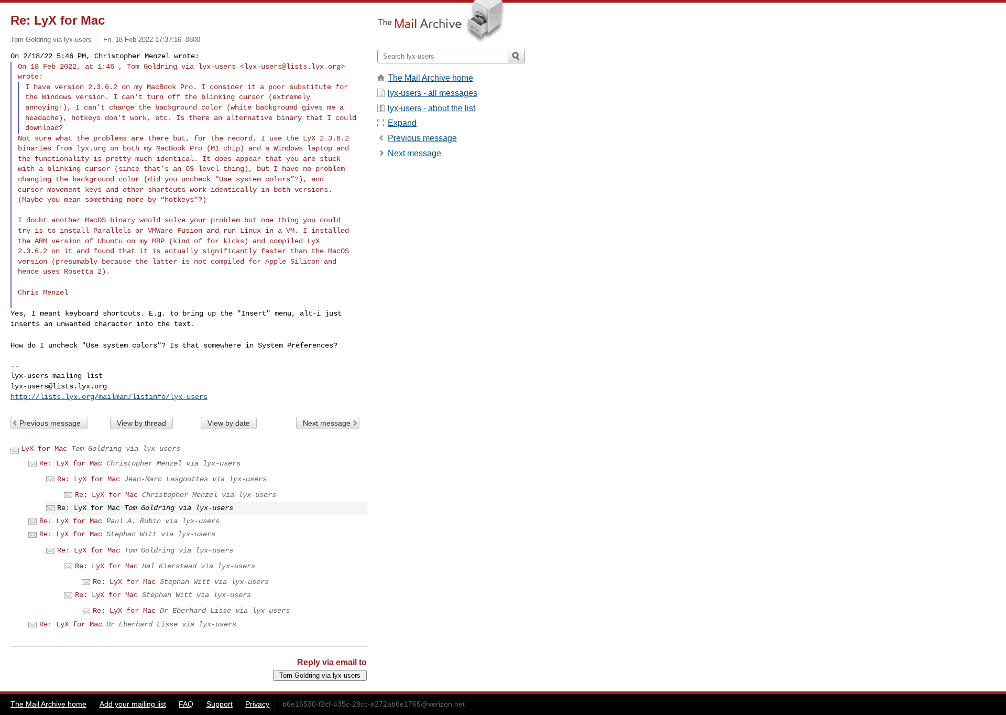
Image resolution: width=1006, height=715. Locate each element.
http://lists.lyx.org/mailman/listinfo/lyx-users (108, 397)
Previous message (50, 423)
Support (219, 704)
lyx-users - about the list (431, 108)
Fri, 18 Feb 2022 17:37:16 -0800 (151, 40)
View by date (228, 423)
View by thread (141, 423)
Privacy (257, 704)
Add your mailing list (133, 704)
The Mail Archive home (430, 77)
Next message (327, 423)
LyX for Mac (44, 449)
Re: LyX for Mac (70, 463)
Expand (402, 122)
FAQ (186, 704)
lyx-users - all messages (432, 93)
